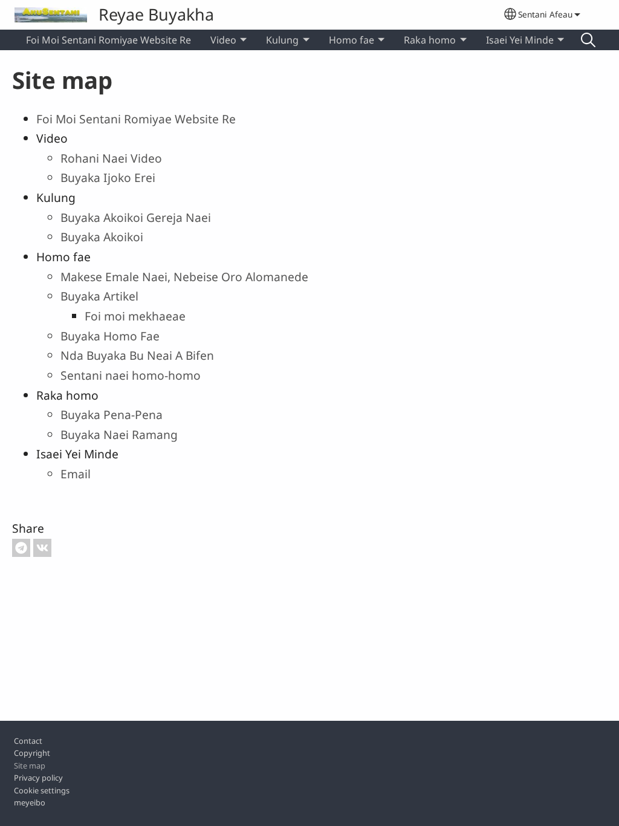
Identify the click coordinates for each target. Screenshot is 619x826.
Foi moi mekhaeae (135, 316)
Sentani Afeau (545, 14)
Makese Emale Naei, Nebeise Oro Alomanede (184, 276)
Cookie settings (42, 790)
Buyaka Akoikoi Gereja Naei (135, 217)
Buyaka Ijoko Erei (107, 177)
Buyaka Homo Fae (110, 336)
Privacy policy (38, 777)
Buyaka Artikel (99, 296)
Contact (28, 740)
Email (75, 474)
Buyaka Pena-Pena (111, 414)
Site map (29, 765)
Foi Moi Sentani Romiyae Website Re (108, 40)
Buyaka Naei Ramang (119, 434)
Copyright (32, 752)
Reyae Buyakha (156, 14)
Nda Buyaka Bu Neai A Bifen (137, 355)
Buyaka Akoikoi (101, 237)
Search (588, 40)
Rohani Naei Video (111, 158)
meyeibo (29, 802)
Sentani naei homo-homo (130, 375)
